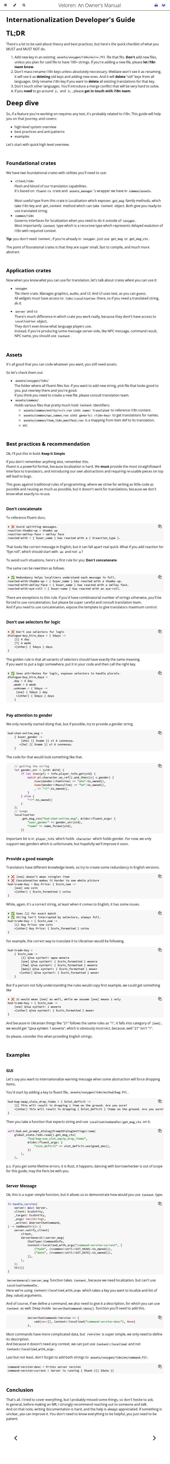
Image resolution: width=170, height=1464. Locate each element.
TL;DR (15, 32)
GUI (9, 1070)
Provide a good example (29, 858)
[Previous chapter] (15, 1437)
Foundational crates (31, 163)
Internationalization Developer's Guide (70, 19)
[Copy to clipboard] (160, 526)
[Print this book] (156, 5)
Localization (78, 200)
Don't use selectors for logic (33, 622)
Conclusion (19, 1389)
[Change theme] (14, 5)
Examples (18, 1054)
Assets (14, 354)
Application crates (28, 270)
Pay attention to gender (29, 715)
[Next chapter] (154, 1437)
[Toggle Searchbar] (23, 5)
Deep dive (22, 102)
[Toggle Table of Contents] (5, 5)
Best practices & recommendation (48, 443)
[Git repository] (163, 5)
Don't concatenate (24, 508)
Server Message (21, 1185)
